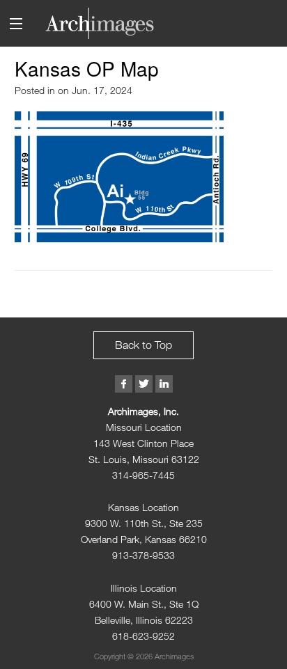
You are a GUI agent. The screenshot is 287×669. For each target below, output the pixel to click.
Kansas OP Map (87, 68)
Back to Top (143, 344)
